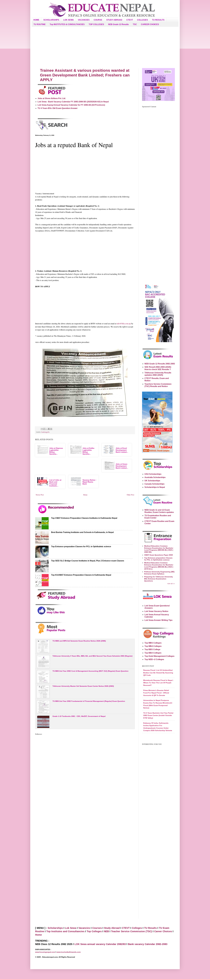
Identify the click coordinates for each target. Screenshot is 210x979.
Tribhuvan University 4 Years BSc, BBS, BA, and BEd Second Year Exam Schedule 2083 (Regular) (92, 656)
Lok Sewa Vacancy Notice (156, 611)
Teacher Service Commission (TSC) (132, 931)
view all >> (171, 583)
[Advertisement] (105, 47)
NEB (106, 931)
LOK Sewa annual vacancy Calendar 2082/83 (100, 944)
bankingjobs (45, 432)
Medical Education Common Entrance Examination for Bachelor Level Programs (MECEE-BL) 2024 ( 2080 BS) (158, 549)
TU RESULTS (158, 20)
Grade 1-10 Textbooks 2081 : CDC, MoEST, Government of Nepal (78, 716)
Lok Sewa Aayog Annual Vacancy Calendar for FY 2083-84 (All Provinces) (71, 105)
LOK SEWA (68, 20)
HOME (36, 20)
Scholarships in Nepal (154, 487)
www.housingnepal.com (45, 952)
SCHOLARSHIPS (51, 20)
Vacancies (84, 928)
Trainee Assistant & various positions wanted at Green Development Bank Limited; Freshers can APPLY (85, 75)
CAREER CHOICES (150, 24)
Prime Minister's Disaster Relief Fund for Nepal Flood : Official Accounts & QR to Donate (156, 692)
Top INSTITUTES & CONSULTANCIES (67, 24)
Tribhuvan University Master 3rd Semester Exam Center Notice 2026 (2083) (83, 686)
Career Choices (163, 931)
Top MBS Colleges (153, 643)
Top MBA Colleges (153, 646)
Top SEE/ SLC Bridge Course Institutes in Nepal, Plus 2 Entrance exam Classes (87, 561)
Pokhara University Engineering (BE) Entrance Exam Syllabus (159, 573)
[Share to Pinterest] (51, 429)
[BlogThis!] (44, 429)
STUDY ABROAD (114, 20)
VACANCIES (84, 20)
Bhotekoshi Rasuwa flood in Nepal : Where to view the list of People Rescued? (158, 682)
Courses (97, 928)
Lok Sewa (70, 928)
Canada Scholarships (154, 484)
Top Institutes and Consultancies (65, 931)
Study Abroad (112, 928)
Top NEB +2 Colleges (154, 659)
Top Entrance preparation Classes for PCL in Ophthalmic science (81, 546)
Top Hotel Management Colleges (159, 656)
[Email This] (42, 429)
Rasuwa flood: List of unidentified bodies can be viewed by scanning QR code (158, 672)
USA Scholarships (152, 474)
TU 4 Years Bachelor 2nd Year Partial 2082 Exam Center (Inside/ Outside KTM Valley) (158, 715)
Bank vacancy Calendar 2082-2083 (147, 944)
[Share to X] (46, 429)
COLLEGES (142, 20)
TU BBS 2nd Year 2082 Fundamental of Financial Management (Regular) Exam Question (88, 701)
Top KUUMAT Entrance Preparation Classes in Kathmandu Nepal (81, 575)
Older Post (130, 495)
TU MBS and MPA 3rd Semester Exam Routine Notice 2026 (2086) (79, 641)
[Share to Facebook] (49, 429)
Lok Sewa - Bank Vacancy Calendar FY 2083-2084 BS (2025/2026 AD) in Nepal (73, 102)
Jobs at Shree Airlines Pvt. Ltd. (52, 98)
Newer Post (40, 495)
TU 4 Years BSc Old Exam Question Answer (58, 108)
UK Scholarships (152, 481)
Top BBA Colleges (152, 653)
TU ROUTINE (40, 24)
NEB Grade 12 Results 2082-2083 (159, 364)
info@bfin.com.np (124, 323)
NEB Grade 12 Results (118, 24)
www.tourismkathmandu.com (69, 952)
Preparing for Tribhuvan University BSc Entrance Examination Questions (158, 579)
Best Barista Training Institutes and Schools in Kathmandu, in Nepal (82, 532)
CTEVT (129, 20)
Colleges (137, 928)
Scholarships (55, 928)
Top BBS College (152, 649)
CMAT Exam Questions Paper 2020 (158, 555)
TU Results (150, 928)
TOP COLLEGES (96, 24)
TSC (135, 24)
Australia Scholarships (155, 477)
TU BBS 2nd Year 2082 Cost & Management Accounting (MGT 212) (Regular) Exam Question (90, 671)
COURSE (98, 20)
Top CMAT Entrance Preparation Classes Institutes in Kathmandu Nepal (84, 518)
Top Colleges (94, 931)
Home (85, 495)
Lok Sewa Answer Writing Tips (158, 620)
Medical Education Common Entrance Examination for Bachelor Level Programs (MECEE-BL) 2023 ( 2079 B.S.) (158, 566)
